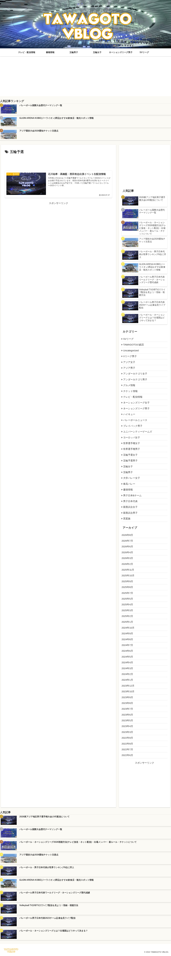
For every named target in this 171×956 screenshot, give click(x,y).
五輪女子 (128, 466)
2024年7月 (127, 645)
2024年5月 (127, 656)
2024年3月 (127, 668)
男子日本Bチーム (132, 495)
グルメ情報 (129, 385)
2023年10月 (128, 691)
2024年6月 (127, 651)
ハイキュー (129, 414)
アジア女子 (129, 362)
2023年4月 (127, 726)
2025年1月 (127, 622)
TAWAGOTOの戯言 (133, 344)
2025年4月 (127, 604)
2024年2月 (127, 674)
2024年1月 (127, 680)
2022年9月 (127, 738)
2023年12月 (128, 685)
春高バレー (129, 484)
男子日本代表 (130, 501)
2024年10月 (128, 627)
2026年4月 (127, 552)
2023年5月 (127, 720)
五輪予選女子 (130, 455)
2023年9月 (127, 697)
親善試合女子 (130, 507)
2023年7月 (127, 709)
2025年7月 (127, 593)
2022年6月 (127, 755)
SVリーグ (128, 339)
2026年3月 (127, 558)
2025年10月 (128, 575)
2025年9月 (127, 581)
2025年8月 (127, 587)
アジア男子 (129, 368)
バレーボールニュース (135, 420)
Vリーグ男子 (130, 356)
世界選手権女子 (131, 443)
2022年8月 (127, 743)
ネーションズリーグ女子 (136, 402)
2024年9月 (127, 633)
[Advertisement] (85, 77)
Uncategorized (131, 350)
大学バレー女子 (131, 478)
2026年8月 (127, 535)
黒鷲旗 (126, 518)
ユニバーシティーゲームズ (137, 431)
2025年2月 (127, 616)
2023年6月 (127, 714)
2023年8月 (127, 703)
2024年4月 (127, 662)
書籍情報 (128, 489)
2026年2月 (127, 564)
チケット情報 (130, 391)
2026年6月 (127, 546)
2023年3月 (127, 732)
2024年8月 (127, 639)
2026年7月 (127, 540)
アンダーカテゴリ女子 (135, 373)
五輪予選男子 (130, 460)
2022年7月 (127, 749)
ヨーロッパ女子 (131, 437)
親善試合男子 (130, 513)
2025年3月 (127, 610)
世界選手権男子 (131, 449)
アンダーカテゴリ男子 (135, 379)
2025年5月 (127, 598)
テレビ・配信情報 (132, 397)
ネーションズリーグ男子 (136, 408)
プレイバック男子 (132, 426)
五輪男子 (128, 472)
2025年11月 (128, 569)
